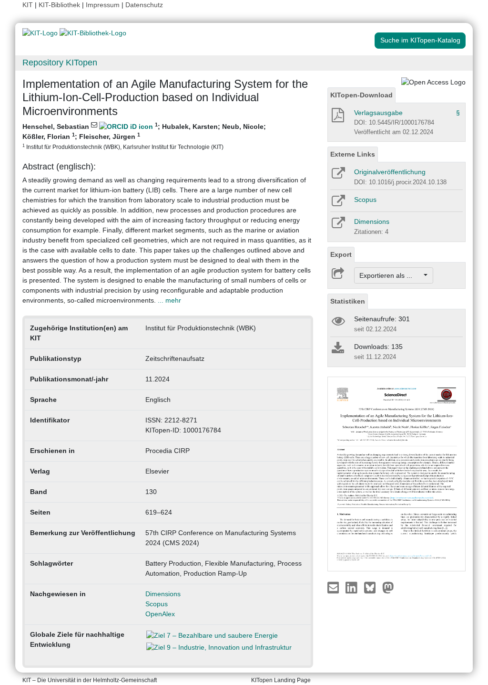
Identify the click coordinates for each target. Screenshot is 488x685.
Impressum (103, 5)
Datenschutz (144, 5)
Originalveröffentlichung (390, 172)
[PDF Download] (337, 118)
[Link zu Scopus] (337, 204)
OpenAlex (160, 614)
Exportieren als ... (390, 275)
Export (341, 254)
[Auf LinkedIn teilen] (352, 587)
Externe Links (352, 154)
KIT (27, 5)
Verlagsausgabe (378, 112)
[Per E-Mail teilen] (334, 587)
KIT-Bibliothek (60, 5)
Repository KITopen (59, 62)
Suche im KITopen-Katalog (420, 40)
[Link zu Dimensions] (337, 226)
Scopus (156, 604)
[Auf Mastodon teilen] (388, 587)
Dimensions (163, 594)
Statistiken (347, 301)
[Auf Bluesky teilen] (372, 587)
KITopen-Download (361, 95)
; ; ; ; (144, 136)
